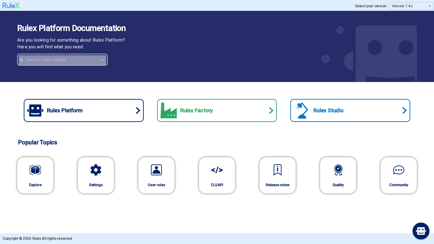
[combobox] (65, 60)
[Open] (102, 60)
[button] (421, 231)
